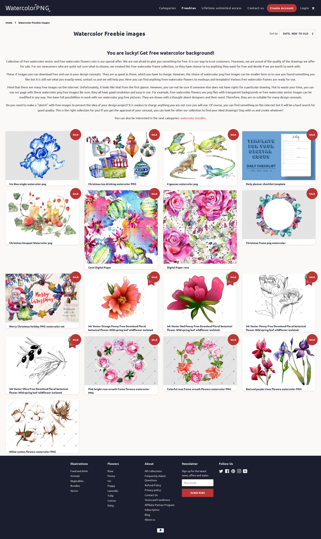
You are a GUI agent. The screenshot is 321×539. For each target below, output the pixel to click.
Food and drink (79, 471)
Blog (147, 514)
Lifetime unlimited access (222, 8)
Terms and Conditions (157, 499)
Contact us (255, 8)
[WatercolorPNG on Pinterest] (233, 471)
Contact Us (151, 495)
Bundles (75, 485)
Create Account (282, 8)
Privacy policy (153, 490)
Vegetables (77, 480)
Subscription (152, 509)
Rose (110, 471)
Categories (167, 8)
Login (304, 8)
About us (150, 519)
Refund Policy (153, 485)
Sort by (274, 33)
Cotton (112, 500)
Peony (111, 475)
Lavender (113, 490)
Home (9, 22)
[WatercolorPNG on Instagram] (239, 471)
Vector (74, 490)
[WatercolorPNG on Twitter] (221, 471)
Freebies (189, 8)
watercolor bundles (193, 118)
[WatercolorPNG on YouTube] (245, 471)
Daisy (111, 505)
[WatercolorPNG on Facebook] (227, 471)
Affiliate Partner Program (159, 504)
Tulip (111, 495)
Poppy (111, 485)
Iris (109, 480)
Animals (75, 475)
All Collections (153, 471)
